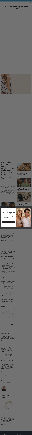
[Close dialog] (30, 208)
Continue (8, 222)
